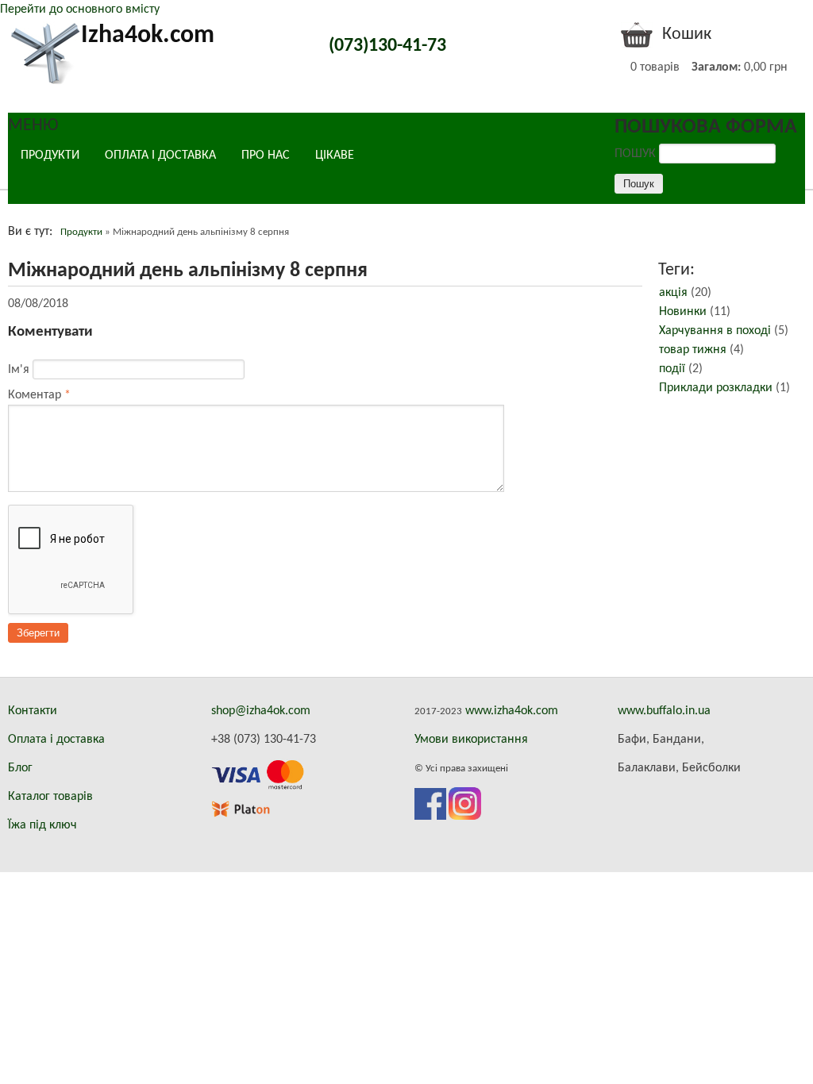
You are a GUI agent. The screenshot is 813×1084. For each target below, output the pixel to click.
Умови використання (471, 739)
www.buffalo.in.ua (664, 711)
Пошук (637, 154)
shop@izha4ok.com (260, 711)
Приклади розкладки (716, 388)
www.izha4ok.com (511, 711)
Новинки (683, 312)
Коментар (39, 395)
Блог (20, 768)
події (672, 369)
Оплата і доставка (56, 739)
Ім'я (20, 369)
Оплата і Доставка (160, 155)
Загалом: (716, 67)
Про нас (265, 155)
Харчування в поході (715, 331)
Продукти (50, 155)
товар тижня (692, 350)
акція (673, 292)
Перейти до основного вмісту (80, 9)
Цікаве (334, 155)
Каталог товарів (50, 796)
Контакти (32, 711)
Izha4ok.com (147, 35)
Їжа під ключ (42, 825)
